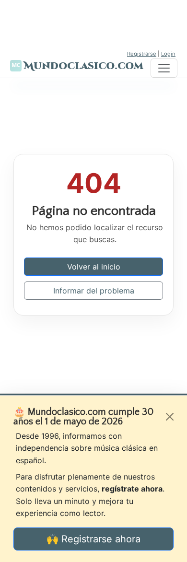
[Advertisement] (93, 24)
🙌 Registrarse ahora (93, 539)
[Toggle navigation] (164, 68)
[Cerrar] (169, 416)
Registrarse (141, 53)
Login (168, 53)
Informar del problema (93, 290)
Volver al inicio (93, 266)
